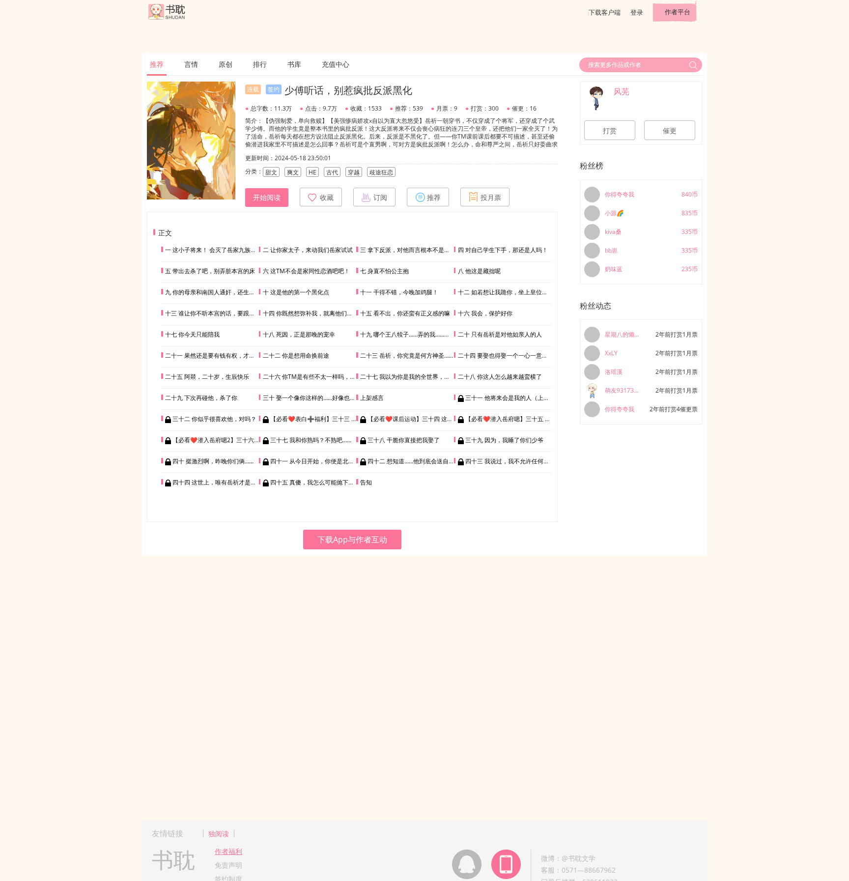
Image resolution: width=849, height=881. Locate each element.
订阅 (380, 197)
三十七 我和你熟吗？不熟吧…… (310, 440)
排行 (260, 64)
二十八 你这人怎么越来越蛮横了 (500, 376)
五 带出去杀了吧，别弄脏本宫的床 (210, 271)
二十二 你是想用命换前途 (296, 355)
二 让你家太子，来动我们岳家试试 (308, 250)
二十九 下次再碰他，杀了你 (201, 398)
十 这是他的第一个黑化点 (296, 292)
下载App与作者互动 (352, 539)
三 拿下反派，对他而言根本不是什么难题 (414, 250)
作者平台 (677, 11)
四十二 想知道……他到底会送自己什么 (417, 461)
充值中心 (335, 64)
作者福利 (228, 851)
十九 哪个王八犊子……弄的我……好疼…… (412, 334)
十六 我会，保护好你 (485, 313)
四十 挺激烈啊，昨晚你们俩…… (213, 461)
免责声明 (228, 865)
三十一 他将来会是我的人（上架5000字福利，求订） (534, 398)
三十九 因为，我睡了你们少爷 (504, 440)
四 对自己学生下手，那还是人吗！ (503, 250)
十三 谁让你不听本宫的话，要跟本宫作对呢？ (224, 313)
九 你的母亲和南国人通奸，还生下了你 (216, 292)
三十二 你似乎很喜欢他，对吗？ (214, 419)
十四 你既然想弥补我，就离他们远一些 (314, 313)
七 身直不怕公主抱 (384, 271)
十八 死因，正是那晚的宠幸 (299, 334)
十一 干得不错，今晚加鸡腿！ (399, 292)
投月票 (491, 197)
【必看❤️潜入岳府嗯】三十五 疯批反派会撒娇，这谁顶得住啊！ (549, 419)
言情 (191, 64)
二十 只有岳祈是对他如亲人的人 (500, 334)
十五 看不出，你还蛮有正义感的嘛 (405, 313)
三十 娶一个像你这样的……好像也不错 (312, 398)
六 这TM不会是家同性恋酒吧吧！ (306, 271)
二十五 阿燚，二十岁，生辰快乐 (207, 376)
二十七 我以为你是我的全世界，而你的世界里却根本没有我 (437, 376)
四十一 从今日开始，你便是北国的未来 (321, 461)
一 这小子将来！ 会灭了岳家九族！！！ (216, 250)
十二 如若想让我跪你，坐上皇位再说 (506, 292)
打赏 (610, 131)
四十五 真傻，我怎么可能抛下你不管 (318, 482)
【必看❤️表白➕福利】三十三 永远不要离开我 (331, 419)
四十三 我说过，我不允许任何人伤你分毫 (519, 461)
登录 (636, 12)
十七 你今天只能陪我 (192, 334)
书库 (294, 64)
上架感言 (372, 398)
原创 (225, 64)
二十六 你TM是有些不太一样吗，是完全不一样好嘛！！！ (339, 376)
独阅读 (218, 833)
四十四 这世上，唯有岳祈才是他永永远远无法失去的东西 (246, 482)
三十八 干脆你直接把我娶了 (404, 440)
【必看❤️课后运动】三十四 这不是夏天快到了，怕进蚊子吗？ (449, 419)
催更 (670, 131)
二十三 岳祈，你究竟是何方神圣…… (406, 355)
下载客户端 (605, 12)
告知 (366, 482)
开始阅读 (267, 197)
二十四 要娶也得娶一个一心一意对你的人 (512, 355)
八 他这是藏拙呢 (479, 271)
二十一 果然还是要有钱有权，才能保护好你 (222, 355)
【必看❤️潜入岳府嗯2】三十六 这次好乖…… (230, 440)
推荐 (157, 64)
